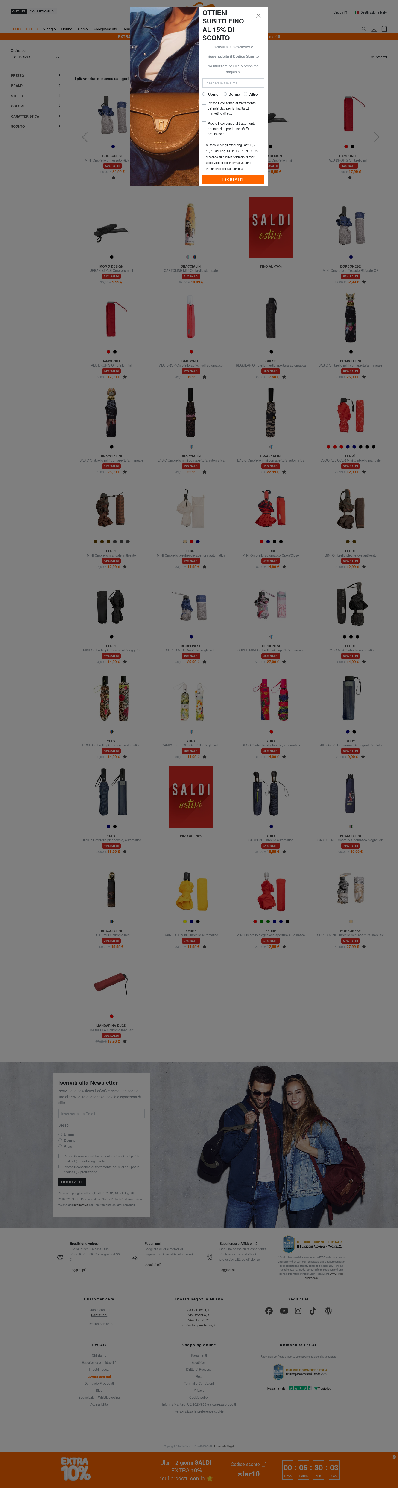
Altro (253, 94)
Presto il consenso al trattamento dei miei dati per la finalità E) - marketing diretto (232, 108)
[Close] (258, 15)
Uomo (213, 94)
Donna (234, 94)
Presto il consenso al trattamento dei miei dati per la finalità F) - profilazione (232, 128)
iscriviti (233, 179)
